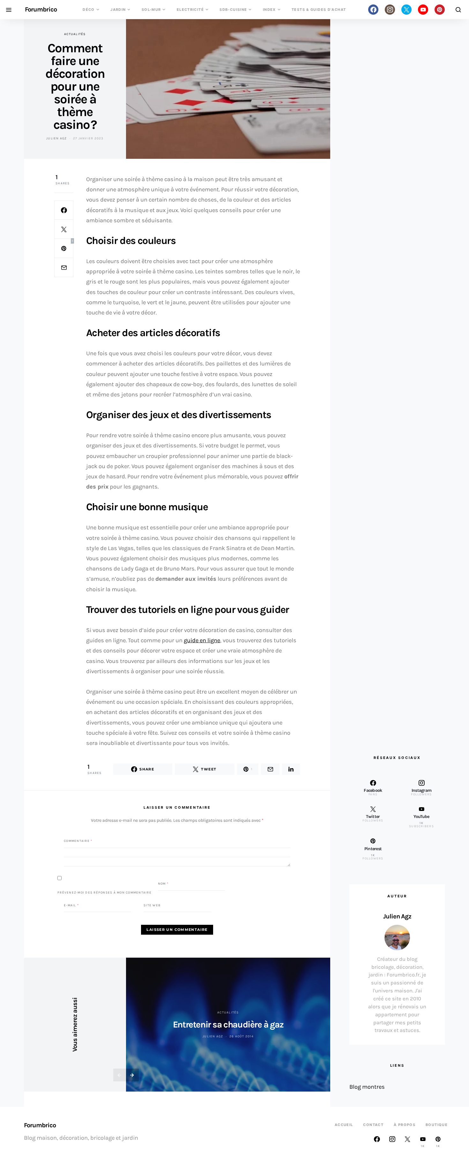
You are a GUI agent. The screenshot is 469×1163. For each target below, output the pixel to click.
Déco (89, 9)
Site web (152, 905)
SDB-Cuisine (233, 9)
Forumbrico (41, 9)
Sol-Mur (151, 9)
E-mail (71, 905)
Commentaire (78, 841)
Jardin (118, 9)
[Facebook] (373, 9)
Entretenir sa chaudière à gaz (228, 1024)
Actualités (75, 34)
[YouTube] (423, 9)
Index (269, 9)
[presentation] (119, 1075)
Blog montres (367, 1086)
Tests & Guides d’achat (319, 9)
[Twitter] (406, 9)
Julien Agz (56, 138)
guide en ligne (202, 640)
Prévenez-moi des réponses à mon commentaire (104, 892)
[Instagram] (390, 9)
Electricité (190, 9)
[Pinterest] (440, 9)
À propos (404, 1125)
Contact (373, 1125)
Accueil (344, 1125)
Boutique (437, 1125)
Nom (163, 884)
